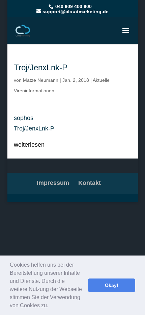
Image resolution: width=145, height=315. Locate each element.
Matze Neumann (40, 80)
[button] (51, 306)
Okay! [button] (111, 285)
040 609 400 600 (73, 6)
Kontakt (89, 182)
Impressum (53, 182)
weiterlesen (29, 144)
